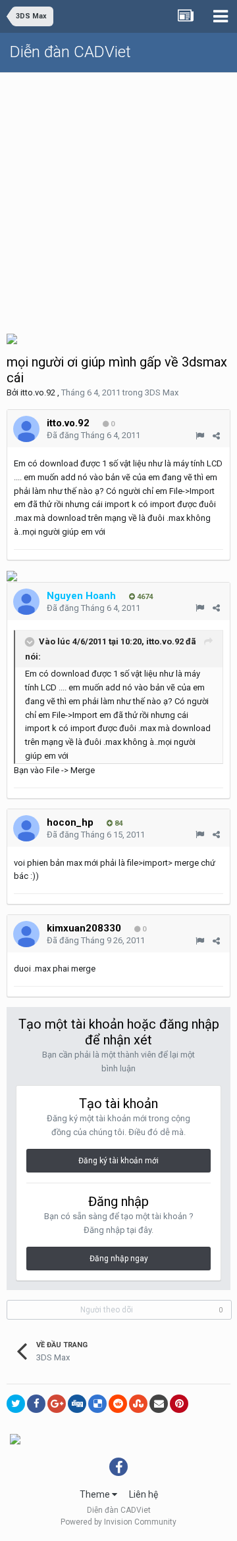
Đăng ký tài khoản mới (118, 1160)
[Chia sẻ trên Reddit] (118, 1404)
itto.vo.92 (37, 392)
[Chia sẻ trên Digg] (77, 1404)
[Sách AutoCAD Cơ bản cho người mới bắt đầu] (12, 576)
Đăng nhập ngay (119, 1258)
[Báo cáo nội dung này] (200, 436)
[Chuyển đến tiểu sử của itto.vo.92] (26, 429)
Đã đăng (93, 435)
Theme (96, 1494)
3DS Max (161, 392)
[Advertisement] (118, 197)
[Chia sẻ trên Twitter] (16, 1404)
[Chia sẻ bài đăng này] (216, 436)
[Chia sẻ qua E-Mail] (158, 1404)
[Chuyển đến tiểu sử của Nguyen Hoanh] (26, 602)
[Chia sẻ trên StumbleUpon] (138, 1404)
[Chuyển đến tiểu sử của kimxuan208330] (26, 934)
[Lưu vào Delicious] (97, 1404)
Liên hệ (143, 1494)
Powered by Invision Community (118, 1522)
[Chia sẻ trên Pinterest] (179, 1404)
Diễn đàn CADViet (70, 52)
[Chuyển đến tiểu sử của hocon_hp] (26, 828)
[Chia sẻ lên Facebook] (36, 1404)
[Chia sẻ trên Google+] (56, 1404)
